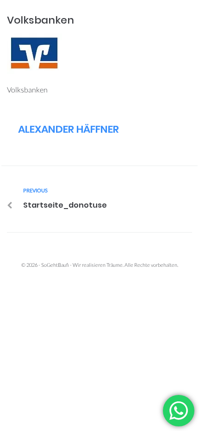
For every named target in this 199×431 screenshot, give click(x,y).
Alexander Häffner (68, 129)
